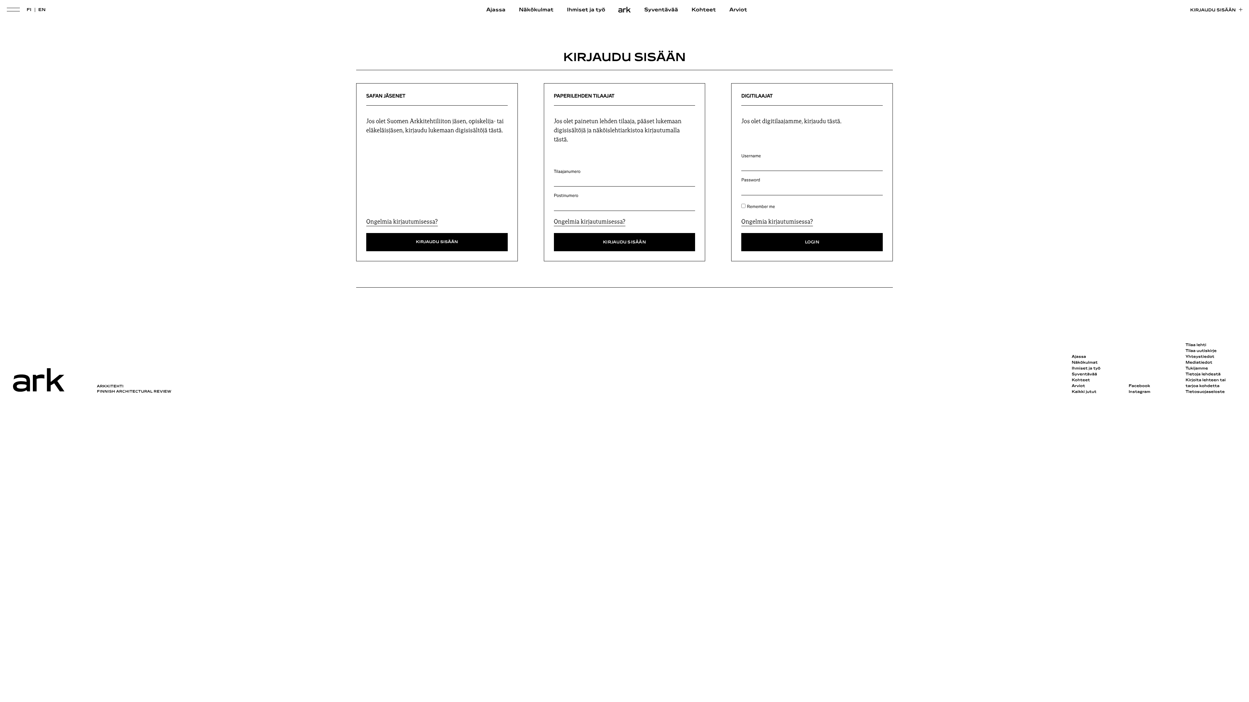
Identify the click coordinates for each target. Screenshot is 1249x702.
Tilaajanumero (567, 171)
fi (29, 10)
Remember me (761, 206)
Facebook (1139, 386)
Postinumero (566, 195)
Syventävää (661, 10)
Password (750, 180)
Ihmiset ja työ (586, 10)
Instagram (1139, 392)
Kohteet (704, 10)
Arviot (738, 10)
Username (751, 156)
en (42, 10)
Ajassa (495, 10)
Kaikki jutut (1084, 392)
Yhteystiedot (1200, 357)
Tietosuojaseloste (1205, 392)
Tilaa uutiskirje (1201, 351)
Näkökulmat (536, 10)
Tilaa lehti (1196, 345)
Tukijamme (1197, 368)
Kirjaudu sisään (1213, 10)
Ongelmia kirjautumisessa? (402, 221)
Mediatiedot (1199, 363)
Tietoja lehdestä (1203, 374)
